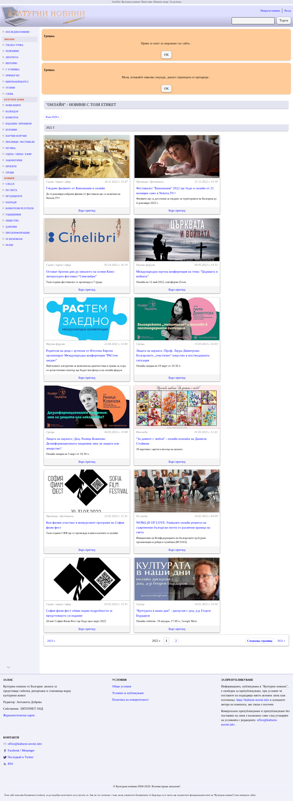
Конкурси (12, 117)
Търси (283, 20)
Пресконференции (18, 232)
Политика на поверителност (130, 699)
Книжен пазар (161, 1)
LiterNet (116, 1)
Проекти (11, 166)
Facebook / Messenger (21, 750)
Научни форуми (16, 136)
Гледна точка (14, 45)
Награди (11, 202)
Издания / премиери (19, 123)
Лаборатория (14, 160)
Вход (287, 10)
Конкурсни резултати (20, 208)
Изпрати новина (270, 10)
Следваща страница (259, 640)
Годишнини (13, 214)
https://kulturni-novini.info (253, 700)
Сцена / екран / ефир (19, 154)
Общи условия (121, 686)
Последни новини (17, 32)
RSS (10, 763)
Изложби (11, 129)
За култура (175, 1)
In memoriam (14, 239)
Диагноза (12, 57)
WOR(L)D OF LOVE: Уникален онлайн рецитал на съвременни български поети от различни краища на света (173, 527)
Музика (11, 148)
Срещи (10, 172)
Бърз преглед (87, 210)
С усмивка (13, 69)
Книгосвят (147, 1)
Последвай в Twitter (20, 757)
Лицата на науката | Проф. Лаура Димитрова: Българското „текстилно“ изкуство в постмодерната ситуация (173, 355)
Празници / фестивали (20, 142)
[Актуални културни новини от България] (44, 16)
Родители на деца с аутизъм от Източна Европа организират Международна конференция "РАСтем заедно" (82, 355)
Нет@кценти (14, 196)
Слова (9, 94)
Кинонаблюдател (17, 81)
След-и (10, 184)
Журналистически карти (19, 715)
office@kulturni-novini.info (25, 743)
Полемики (12, 51)
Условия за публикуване (128, 693)
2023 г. (51, 640)
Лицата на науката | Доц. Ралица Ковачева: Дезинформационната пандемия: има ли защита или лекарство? (82, 443)
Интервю (11, 63)
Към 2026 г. (53, 117)
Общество (12, 220)
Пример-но (13, 75)
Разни (9, 245)
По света (11, 190)
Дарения (11, 226)
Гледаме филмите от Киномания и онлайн (75, 188)
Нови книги (13, 105)
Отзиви (10, 87)
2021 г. (281, 640)
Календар (12, 111)
